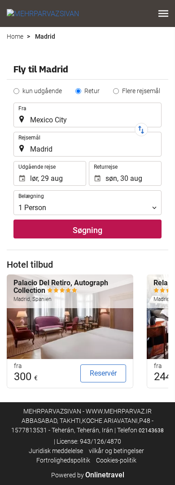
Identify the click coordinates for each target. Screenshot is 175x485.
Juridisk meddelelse (56, 450)
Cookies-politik (116, 460)
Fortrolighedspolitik (63, 460)
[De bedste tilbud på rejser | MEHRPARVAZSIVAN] (43, 13)
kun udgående (42, 90)
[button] (163, 13)
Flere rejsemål (141, 90)
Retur (92, 90)
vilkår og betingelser (116, 450)
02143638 (151, 430)
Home (15, 36)
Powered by (87, 475)
